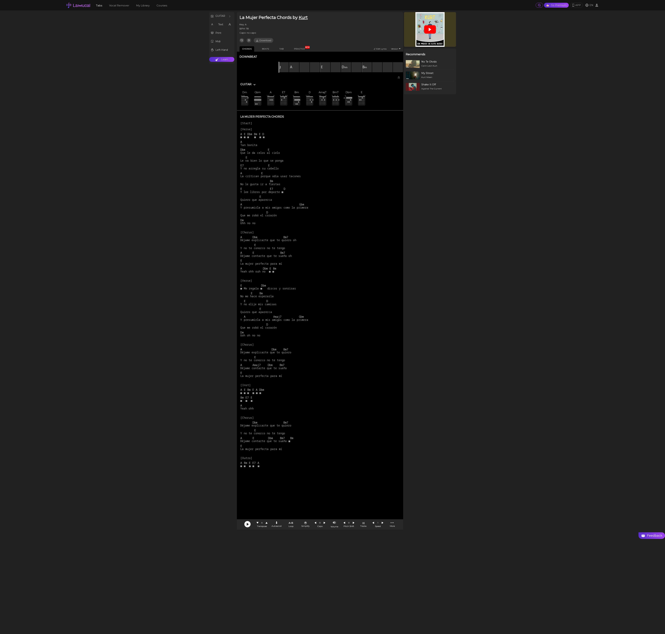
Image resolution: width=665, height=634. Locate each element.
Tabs (99, 5)
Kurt (303, 17)
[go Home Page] (78, 5)
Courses (162, 5)
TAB (281, 48)
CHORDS (247, 48)
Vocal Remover (119, 5)
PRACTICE (301, 48)
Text (220, 24)
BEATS (265, 48)
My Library (143, 5)
